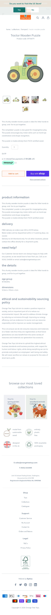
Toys (25, 497)
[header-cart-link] (47, 17)
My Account (25, 523)
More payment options (38, 179)
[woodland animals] (36, 407)
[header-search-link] (36, 17)
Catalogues (25, 506)
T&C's (25, 543)
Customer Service (25, 518)
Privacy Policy (25, 548)
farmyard (24, 29)
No (33, 10)
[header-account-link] (41, 17)
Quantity (5, 147)
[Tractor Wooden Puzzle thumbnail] (6, 99)
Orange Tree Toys (32, 608)
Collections (15, 29)
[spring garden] (14, 407)
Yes (19, 10)
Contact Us (25, 527)
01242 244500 (7, 260)
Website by (25, 579)
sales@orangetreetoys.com (30, 260)
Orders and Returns (25, 531)
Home (8, 29)
